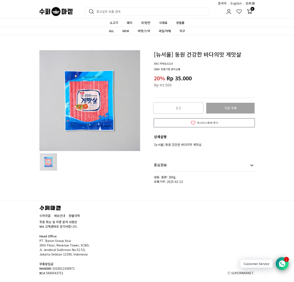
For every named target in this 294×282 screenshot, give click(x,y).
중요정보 (160, 164)
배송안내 (59, 215)
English (236, 3)
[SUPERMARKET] (56, 11)
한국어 (222, 3)
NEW (125, 31)
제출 (90, 11)
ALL (111, 31)
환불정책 (74, 215)
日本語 (250, 3)
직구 (182, 31)
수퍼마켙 (45, 215)
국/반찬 (145, 22)
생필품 (180, 22)
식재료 (163, 22)
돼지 (129, 22)
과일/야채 (165, 31)
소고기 (114, 22)
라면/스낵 (144, 31)
